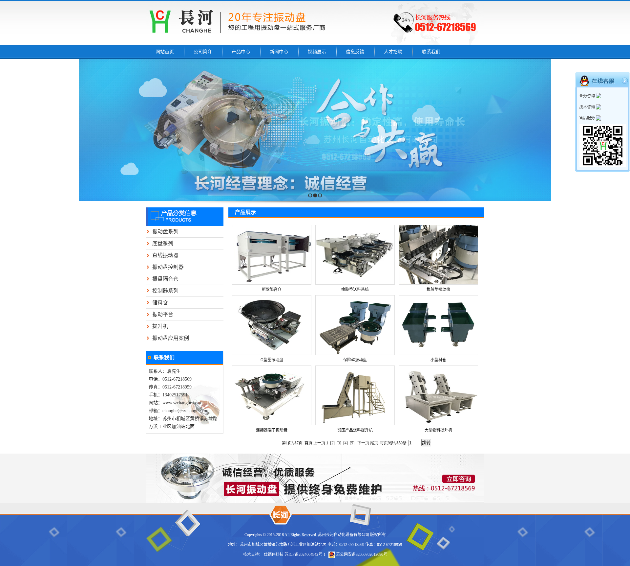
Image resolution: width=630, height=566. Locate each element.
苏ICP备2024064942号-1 (305, 554)
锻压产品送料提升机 (355, 430)
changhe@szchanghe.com (186, 410)
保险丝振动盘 (355, 360)
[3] (339, 443)
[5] (352, 443)
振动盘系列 (165, 231)
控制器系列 (165, 291)
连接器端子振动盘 (271, 430)
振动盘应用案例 (170, 338)
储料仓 (160, 302)
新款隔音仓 (272, 289)
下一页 (363, 443)
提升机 (160, 326)
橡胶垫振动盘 (438, 289)
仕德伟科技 (274, 554)
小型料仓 (438, 360)
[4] (345, 443)
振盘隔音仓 (165, 279)
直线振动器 (165, 255)
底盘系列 (162, 243)
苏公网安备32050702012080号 (361, 554)
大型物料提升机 (438, 430)
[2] (332, 443)
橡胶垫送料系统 (355, 289)
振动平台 (162, 314)
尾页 (374, 443)
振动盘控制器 (168, 267)
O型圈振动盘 (272, 360)
